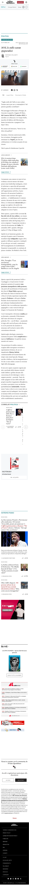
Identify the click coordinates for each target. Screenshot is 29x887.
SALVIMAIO (6, 471)
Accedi (8, 780)
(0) (27, 594)
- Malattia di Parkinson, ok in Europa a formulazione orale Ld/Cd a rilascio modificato (14, 708)
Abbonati (20, 2)
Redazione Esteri (6, 576)
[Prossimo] (26, 427)
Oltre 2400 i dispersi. (8, 583)
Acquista (14, 477)
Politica (5, 36)
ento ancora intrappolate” (10, 591)
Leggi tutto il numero (14, 675)
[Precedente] (3, 427)
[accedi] (26, 2)
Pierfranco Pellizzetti (11, 55)
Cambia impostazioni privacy (10, 835)
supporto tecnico (8, 813)
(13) (20, 426)
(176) (27, 576)
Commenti (5, 90)
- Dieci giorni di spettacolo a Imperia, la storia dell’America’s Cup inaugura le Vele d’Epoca (12, 689)
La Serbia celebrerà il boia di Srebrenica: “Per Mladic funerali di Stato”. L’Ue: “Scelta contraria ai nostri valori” (10, 569)
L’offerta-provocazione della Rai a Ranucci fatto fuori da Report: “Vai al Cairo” (10, 417)
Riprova (15, 818)
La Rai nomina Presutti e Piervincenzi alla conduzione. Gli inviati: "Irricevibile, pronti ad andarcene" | (14, 522)
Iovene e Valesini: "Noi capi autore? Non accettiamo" (14, 529)
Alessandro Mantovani (10, 427)
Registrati (21, 780)
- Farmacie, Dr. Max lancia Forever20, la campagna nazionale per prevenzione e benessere (14, 697)
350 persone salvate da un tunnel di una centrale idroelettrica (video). (9, 586)
